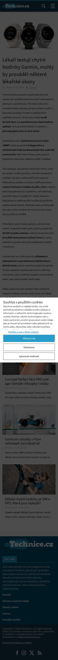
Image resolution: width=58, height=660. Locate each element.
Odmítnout (29, 347)
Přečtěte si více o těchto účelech (23, 332)
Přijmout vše (29, 338)
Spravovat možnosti (29, 356)
